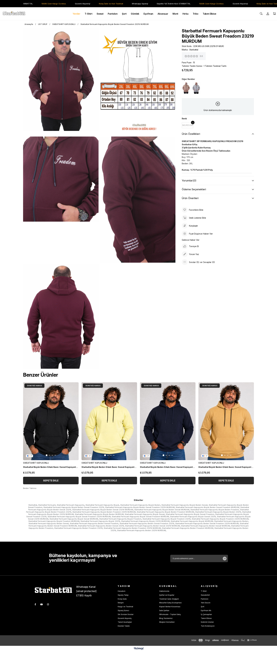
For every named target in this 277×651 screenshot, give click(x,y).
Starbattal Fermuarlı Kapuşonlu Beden (231, 521)
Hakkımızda (164, 591)
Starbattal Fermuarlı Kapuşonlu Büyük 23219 (100, 521)
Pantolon (204, 599)
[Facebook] (35, 604)
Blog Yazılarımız (166, 618)
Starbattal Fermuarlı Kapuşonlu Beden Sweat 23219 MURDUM (152, 526)
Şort (202, 606)
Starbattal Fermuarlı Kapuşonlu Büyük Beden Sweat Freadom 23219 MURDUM (140, 507)
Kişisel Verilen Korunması (169, 606)
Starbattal (32, 505)
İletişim (121, 603)
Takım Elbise (206, 618)
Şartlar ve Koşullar (166, 595)
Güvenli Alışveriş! (70, 3)
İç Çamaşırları (206, 614)
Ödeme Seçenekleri (194, 189)
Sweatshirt (205, 595)
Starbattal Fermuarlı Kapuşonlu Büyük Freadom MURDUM (53, 521)
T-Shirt (204, 591)
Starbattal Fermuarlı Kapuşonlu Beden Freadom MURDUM (187, 528)
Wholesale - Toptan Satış (170, 614)
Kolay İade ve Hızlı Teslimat (98, 3)
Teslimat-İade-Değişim (169, 599)
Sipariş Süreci (123, 610)
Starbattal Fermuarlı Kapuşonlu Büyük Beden (140, 505)
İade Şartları (164, 610)
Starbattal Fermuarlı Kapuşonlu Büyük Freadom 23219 (167, 519)
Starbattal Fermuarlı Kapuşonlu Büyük (102, 505)
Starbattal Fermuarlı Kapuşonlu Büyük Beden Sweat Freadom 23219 (73, 507)
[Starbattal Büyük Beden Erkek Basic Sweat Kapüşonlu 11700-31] (226, 421)
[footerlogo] (55, 590)
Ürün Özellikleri (191, 133)
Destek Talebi (124, 626)
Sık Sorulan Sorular (125, 614)
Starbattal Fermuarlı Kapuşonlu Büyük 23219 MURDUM (145, 521)
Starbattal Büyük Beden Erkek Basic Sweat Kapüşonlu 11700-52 (109, 467)
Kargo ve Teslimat (125, 606)
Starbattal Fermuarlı (47, 505)
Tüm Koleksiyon (208, 626)
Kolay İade (122, 599)
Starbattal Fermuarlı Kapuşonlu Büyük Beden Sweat (184, 505)
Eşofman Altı (206, 610)
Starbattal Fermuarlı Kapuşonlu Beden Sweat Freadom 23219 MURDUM (207, 523)
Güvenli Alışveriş (124, 618)
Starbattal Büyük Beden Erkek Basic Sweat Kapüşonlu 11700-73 (167, 467)
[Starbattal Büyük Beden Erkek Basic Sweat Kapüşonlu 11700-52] (109, 421)
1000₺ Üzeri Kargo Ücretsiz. (41, 3)
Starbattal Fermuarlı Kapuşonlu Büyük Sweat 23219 (193, 516)
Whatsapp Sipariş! (127, 3)
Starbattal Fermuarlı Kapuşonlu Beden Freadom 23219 (78, 528)
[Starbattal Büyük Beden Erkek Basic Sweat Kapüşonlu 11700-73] (167, 421)
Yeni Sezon (205, 603)
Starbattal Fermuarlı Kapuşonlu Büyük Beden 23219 (218, 512)
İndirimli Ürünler (207, 622)
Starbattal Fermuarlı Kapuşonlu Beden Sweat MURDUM (205, 526)
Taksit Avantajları (125, 622)
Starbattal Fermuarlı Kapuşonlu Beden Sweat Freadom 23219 (147, 523)
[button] (46, 455)
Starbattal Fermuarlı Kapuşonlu (70, 505)
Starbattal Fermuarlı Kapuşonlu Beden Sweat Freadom (94, 523)
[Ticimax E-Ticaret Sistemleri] (138, 648)
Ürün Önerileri (190, 198)
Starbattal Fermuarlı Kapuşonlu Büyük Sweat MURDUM (73, 519)
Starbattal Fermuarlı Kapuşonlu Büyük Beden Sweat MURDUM (161, 509)
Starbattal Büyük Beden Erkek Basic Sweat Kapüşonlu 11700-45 (51, 467)
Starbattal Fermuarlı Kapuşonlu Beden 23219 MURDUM (141, 530)
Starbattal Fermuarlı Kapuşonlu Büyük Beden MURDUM (99, 514)
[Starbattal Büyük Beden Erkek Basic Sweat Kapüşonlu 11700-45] (51, 421)
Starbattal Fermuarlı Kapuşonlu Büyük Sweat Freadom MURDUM (140, 516)
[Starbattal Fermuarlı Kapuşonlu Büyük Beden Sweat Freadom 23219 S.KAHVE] (186, 88)
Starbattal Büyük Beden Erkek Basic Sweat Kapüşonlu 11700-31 (226, 467)
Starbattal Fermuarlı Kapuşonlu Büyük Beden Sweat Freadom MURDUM (207, 507)
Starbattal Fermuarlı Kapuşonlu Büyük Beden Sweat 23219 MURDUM (102, 509)
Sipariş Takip (123, 595)
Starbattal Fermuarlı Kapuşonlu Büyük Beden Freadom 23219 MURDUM (104, 512)
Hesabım (121, 591)
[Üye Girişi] (267, 13)
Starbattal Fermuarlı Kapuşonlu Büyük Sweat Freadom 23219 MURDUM (79, 516)
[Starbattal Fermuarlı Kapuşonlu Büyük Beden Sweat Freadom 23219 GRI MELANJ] (196, 88)
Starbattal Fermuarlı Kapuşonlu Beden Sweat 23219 (101, 526)
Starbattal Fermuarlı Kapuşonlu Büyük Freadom (120, 519)
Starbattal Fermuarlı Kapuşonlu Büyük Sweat (145, 514)
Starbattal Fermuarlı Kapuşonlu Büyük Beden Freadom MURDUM (165, 512)
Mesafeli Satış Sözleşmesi (170, 603)
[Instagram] (48, 604)
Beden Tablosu (29, 488)
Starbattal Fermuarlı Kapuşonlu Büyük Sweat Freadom (190, 514)
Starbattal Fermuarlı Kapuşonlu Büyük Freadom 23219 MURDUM (220, 519)
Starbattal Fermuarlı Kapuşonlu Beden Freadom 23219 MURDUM (132, 528)
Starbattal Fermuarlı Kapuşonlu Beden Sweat (49, 523)
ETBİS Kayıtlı (84, 595)
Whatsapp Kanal (86, 586)
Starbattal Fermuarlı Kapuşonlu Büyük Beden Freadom (214, 509)
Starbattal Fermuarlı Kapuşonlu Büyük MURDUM (192, 521)
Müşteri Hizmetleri (167, 622)
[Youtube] (41, 604)
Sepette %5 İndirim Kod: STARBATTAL (161, 3)
